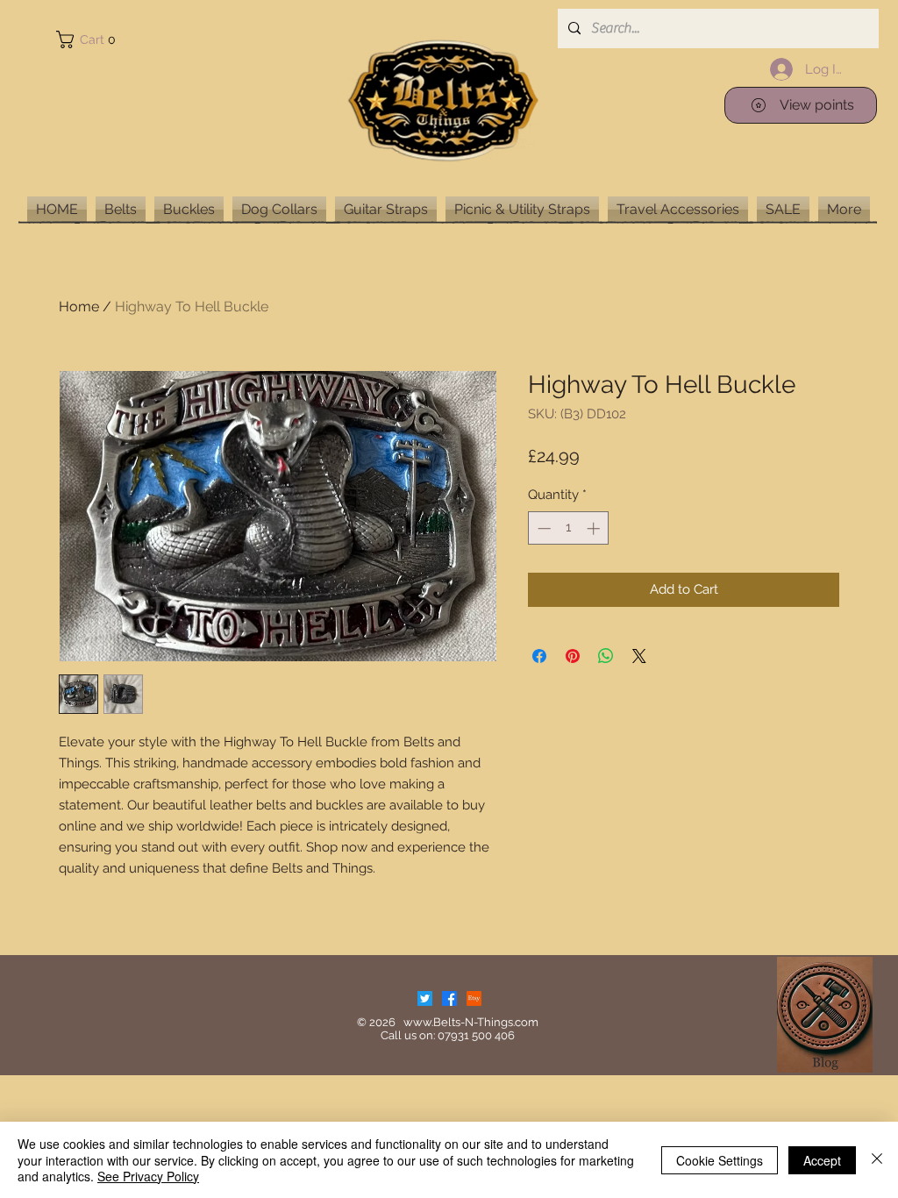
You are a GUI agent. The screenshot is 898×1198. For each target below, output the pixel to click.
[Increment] (595, 528)
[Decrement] (542, 528)
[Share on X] (639, 656)
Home (79, 306)
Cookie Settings (719, 1160)
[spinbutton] (568, 528)
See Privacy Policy (148, 1176)
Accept (822, 1160)
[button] (89, 39)
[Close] (876, 1160)
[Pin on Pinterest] (572, 656)
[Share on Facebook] (539, 656)
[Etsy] (474, 998)
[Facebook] (449, 998)
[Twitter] (424, 998)
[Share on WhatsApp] (605, 656)
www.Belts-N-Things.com (470, 1022)
